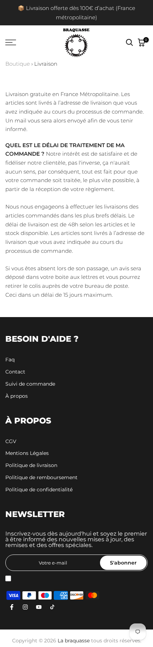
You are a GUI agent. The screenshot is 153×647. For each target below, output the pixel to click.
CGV (10, 441)
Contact (15, 371)
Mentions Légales (27, 453)
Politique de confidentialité (39, 489)
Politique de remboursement (41, 477)
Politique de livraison (31, 465)
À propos (16, 396)
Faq (10, 359)
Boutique (17, 64)
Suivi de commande (30, 384)
